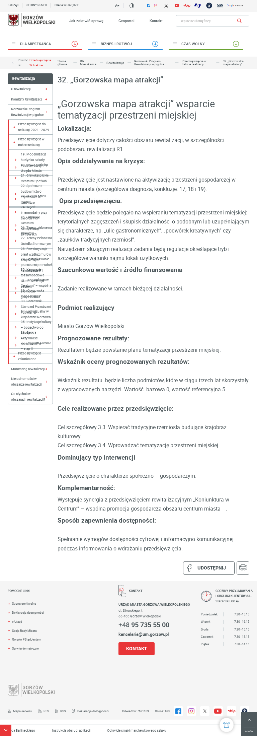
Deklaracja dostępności (28, 613)
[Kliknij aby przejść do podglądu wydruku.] (243, 568)
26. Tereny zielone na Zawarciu (36, 230)
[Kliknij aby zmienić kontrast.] (131, 5)
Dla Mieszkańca (35, 43)
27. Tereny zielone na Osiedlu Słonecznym (36, 241)
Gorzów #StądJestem (26, 640)
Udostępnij (211, 567)
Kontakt (156, 20)
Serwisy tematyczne (25, 649)
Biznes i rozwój (116, 43)
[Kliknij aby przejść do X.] (166, 5)
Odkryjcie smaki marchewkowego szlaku (130, 730)
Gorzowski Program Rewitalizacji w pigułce (27, 112)
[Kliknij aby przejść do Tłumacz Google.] (235, 5)
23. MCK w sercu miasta (33, 199)
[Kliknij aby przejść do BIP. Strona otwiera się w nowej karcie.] (186, 5)
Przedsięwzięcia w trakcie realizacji (31, 142)
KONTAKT (136, 649)
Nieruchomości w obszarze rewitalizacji (26, 381)
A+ (117, 5)
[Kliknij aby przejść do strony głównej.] (32, 20)
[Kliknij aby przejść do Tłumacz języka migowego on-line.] (197, 5)
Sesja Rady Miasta (24, 631)
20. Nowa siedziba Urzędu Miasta (34, 167)
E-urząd (13, 5)
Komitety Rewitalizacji (26, 99)
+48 (143, 624)
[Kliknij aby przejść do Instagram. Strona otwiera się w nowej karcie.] (156, 5)
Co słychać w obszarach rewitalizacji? (28, 396)
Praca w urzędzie (67, 5)
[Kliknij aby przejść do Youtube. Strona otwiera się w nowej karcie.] (177, 5)
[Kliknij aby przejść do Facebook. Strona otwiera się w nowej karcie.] (148, 5)
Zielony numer (36, 5)
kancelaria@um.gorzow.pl (143, 634)
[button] (5, 730)
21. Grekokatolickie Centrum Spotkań (35, 178)
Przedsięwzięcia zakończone (29, 356)
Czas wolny (193, 43)
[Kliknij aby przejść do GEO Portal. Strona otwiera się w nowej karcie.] (220, 5)
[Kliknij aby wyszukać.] (239, 20)
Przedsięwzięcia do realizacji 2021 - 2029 (33, 127)
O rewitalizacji (20, 88)
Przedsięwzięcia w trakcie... (40, 62)
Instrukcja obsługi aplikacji (64, 730)
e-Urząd (17, 622)
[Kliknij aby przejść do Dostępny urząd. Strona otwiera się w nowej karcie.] (209, 5)
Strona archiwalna (24, 604)
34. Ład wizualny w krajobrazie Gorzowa (36, 314)
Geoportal (126, 20)
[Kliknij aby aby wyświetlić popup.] (227, 725)
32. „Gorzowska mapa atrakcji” (32, 293)
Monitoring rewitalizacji (28, 368)
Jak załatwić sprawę (86, 20)
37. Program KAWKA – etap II (36, 345)
